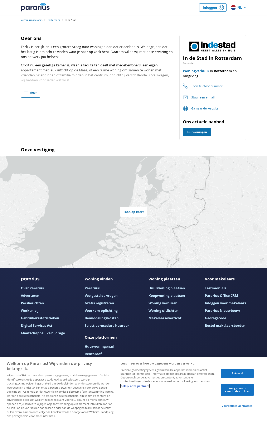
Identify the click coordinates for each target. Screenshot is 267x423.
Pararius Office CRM (221, 295)
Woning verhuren (163, 303)
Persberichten (32, 303)
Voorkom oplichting (101, 310)
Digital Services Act (36, 325)
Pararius (35, 7)
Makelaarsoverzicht (165, 318)
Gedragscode (215, 318)
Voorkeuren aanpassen (237, 406)
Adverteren (30, 295)
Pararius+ (93, 288)
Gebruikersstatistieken (40, 318)
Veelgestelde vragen (101, 295)
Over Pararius (32, 288)
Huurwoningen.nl (99, 346)
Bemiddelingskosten (102, 318)
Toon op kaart (133, 212)
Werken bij (30, 310)
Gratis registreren (99, 303)
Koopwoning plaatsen (167, 295)
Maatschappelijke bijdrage (43, 333)
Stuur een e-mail (203, 97)
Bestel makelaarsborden (225, 325)
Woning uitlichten (164, 310)
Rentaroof (93, 354)
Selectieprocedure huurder (107, 325)
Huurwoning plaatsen (167, 288)
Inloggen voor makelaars (225, 303)
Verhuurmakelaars (32, 20)
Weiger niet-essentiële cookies (237, 389)
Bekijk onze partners (135, 386)
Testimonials (215, 288)
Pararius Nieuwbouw (222, 310)
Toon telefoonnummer (207, 86)
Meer (33, 93)
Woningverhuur (196, 71)
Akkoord (237, 373)
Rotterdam (54, 20)
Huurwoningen (196, 132)
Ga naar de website (204, 108)
